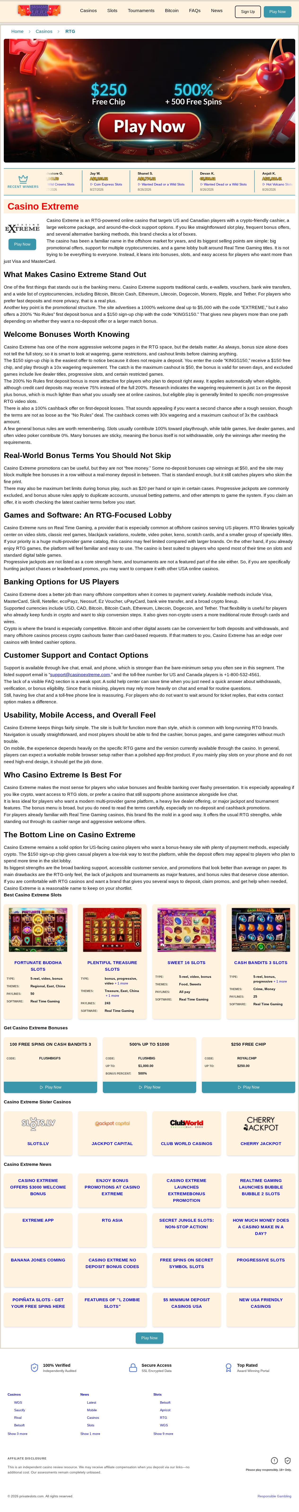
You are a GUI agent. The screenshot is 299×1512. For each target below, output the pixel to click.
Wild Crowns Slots (52, 184)
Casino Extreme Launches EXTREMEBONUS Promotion (186, 1190)
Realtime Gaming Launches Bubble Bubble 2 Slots (261, 1187)
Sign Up (248, 12)
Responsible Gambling (274, 1496)
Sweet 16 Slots (186, 962)
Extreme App (38, 1220)
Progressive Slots (261, 1260)
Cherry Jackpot (261, 1143)
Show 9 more (163, 1434)
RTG (163, 1417)
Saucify (19, 1410)
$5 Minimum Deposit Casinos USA (186, 1303)
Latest (91, 1402)
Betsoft (19, 1425)
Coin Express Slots (99, 184)
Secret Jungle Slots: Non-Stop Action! (186, 1223)
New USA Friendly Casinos (261, 1303)
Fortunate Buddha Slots (38, 966)
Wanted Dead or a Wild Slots (154, 184)
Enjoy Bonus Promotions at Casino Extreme (112, 1187)
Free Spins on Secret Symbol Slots (186, 1263)
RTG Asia (112, 1220)
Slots (112, 10)
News (217, 10)
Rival (18, 1417)
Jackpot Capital (112, 1143)
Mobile (92, 1410)
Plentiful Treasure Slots (112, 966)
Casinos (88, 10)
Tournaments (141, 10)
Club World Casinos (186, 1143)
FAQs (195, 10)
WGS (18, 1402)
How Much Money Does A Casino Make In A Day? (261, 1227)
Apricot (165, 1410)
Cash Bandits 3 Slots (260, 962)
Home (17, 31)
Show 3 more (17, 1434)
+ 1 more (121, 983)
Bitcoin (172, 10)
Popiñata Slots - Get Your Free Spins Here (38, 1303)
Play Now (277, 12)
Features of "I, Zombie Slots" (112, 1303)
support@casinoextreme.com (80, 674)
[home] (39, 18)
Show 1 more (90, 1434)
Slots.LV (38, 1143)
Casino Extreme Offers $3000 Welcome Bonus (38, 1187)
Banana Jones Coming (38, 1260)
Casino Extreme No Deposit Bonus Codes (112, 1263)
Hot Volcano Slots (271, 184)
